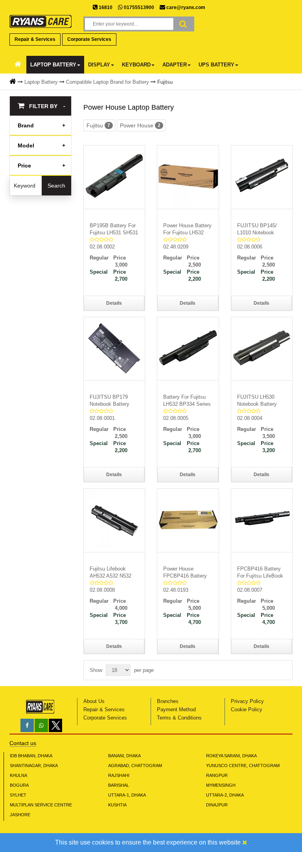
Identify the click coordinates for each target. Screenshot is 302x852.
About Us (94, 701)
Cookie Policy (246, 709)
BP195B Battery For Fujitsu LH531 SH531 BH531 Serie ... (114, 229)
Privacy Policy (247, 701)
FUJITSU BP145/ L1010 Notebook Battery (257, 229)
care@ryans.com (185, 7)
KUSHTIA (117, 804)
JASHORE (20, 814)
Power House (140, 125)
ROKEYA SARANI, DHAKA (231, 755)
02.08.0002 (102, 247)
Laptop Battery (53, 65)
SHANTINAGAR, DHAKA (34, 765)
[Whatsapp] (41, 726)
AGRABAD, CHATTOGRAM (135, 765)
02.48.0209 (175, 247)
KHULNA (18, 775)
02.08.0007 (249, 590)
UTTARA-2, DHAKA (225, 795)
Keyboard (136, 65)
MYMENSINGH (221, 785)
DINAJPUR (217, 804)
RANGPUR (217, 775)
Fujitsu (165, 82)
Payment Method (176, 709)
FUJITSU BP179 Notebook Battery (109, 400)
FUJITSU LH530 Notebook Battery (257, 400)
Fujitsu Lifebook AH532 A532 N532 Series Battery (110, 573)
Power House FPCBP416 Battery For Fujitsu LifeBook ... (186, 573)
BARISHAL (118, 785)
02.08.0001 (102, 418)
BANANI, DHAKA (124, 755)
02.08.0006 (249, 247)
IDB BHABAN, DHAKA (31, 755)
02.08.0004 (249, 418)
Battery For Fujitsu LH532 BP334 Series (187, 400)
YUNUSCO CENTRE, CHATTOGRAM (243, 765)
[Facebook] (27, 726)
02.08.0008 (102, 590)
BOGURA (19, 785)
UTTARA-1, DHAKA (127, 795)
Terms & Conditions (179, 718)
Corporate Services (89, 39)
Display (99, 65)
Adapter (174, 65)
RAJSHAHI (118, 775)
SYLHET (18, 795)
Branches (168, 701)
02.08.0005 (175, 418)
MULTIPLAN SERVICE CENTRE (41, 804)
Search (56, 185)
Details (114, 303)
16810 (105, 7)
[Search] (183, 24)
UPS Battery (216, 65)
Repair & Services (35, 39)
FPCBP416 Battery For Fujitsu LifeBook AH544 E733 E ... (260, 573)
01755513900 (138, 7)
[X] (55, 730)
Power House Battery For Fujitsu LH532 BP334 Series (187, 229)
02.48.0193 (175, 590)
